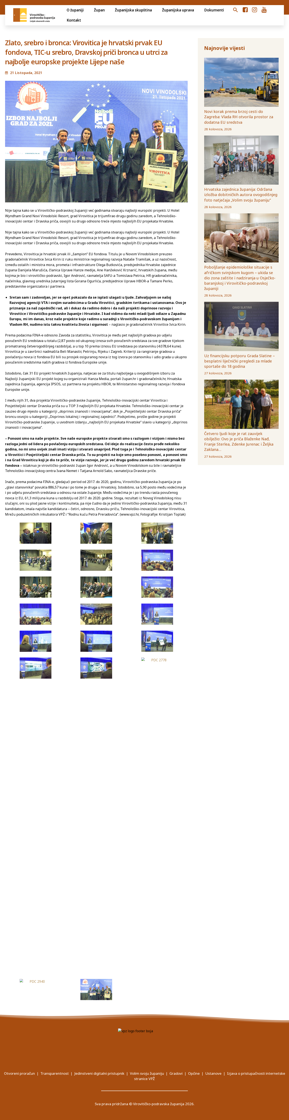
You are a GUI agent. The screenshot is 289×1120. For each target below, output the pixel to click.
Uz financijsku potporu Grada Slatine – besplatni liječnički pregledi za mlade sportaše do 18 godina (239, 361)
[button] (235, 10)
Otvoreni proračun (19, 1073)
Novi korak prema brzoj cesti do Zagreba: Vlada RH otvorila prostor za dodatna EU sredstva (238, 117)
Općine (194, 1073)
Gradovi (176, 1073)
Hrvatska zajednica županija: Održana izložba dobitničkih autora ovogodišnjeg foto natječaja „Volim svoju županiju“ (240, 194)
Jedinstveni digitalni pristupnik (99, 1073)
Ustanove (213, 1073)
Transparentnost (54, 1073)
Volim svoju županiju (147, 1073)
